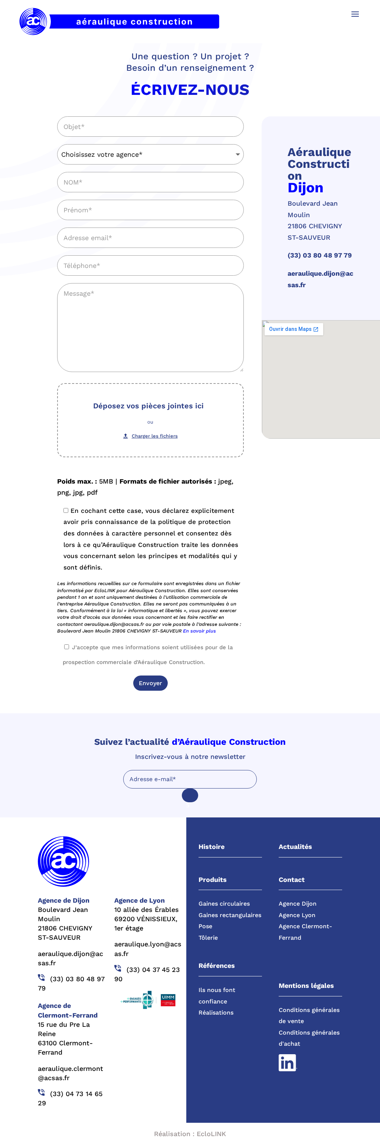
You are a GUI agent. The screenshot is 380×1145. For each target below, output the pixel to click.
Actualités (295, 846)
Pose (205, 926)
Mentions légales (306, 985)
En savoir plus (199, 631)
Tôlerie (208, 937)
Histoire (212, 846)
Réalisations (216, 1012)
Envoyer (150, 683)
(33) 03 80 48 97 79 (320, 255)
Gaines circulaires (224, 903)
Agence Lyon (297, 915)
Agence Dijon (298, 903)
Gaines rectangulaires (230, 915)
